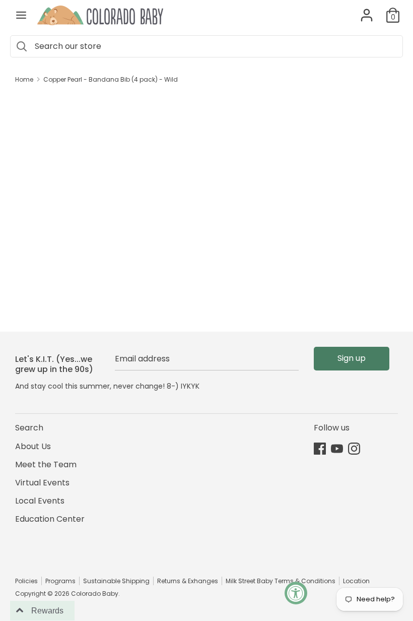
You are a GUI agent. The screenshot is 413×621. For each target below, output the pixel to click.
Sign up (351, 358)
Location (356, 581)
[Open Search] (21, 46)
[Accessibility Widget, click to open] (296, 593)
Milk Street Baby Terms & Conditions (280, 581)
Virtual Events (42, 482)
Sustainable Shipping (116, 581)
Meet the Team (46, 464)
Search (29, 427)
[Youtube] (337, 448)
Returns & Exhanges (187, 581)
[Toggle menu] (21, 15)
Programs (60, 581)
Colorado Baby (94, 593)
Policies (26, 581)
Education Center (50, 519)
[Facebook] (320, 448)
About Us (33, 446)
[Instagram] (354, 448)
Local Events (39, 501)
